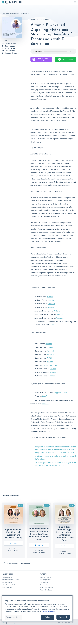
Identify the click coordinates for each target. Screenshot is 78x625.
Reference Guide (50, 365)
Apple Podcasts (61, 393)
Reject (47, 617)
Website (50, 297)
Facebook (51, 304)
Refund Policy (11, 623)
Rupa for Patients (45, 577)
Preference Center (13, 617)
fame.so (45, 404)
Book (52, 325)
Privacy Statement (50, 611)
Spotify (45, 396)
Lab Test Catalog (7, 582)
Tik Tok (49, 358)
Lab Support (44, 582)
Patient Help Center (46, 590)
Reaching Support (45, 579)
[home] (12, 2)
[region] (37, 608)
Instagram (51, 307)
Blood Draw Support (46, 587)
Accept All (63, 617)
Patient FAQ (44, 585)
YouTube (50, 362)
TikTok (52, 376)
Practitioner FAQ (7, 577)
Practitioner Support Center (10, 579)
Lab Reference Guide (8, 585)
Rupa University (7, 587)
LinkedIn (51, 300)
